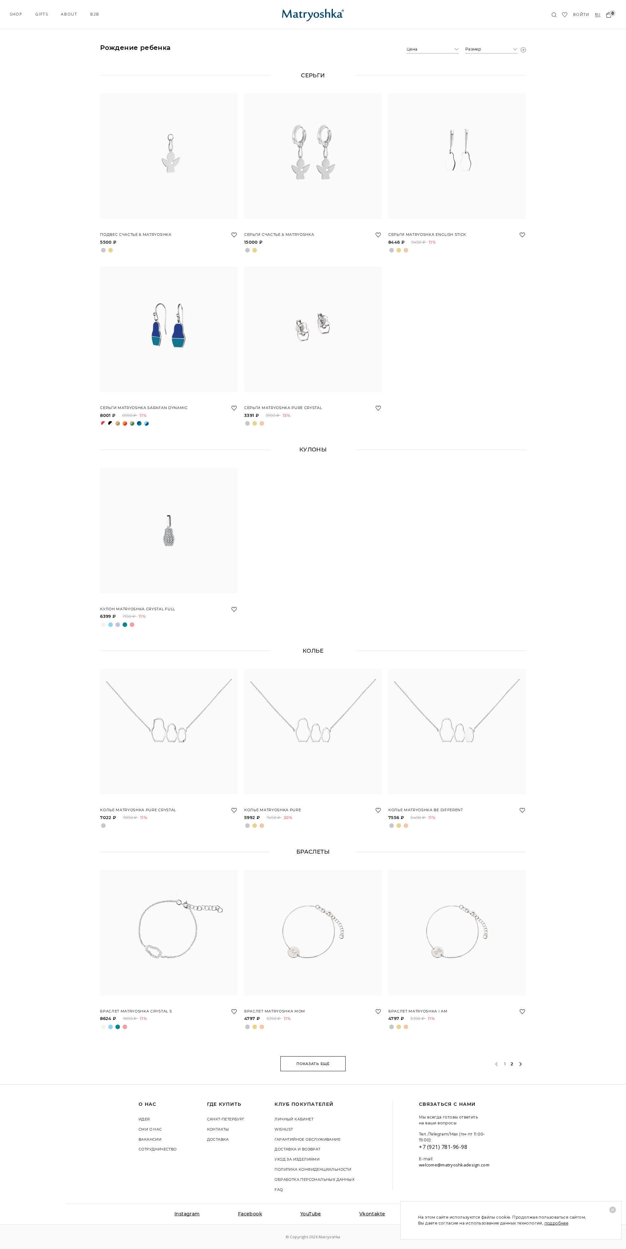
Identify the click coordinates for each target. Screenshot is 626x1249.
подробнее (556, 1223)
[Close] (612, 1209)
